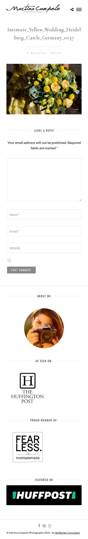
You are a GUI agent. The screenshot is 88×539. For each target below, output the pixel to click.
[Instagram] (49, 526)
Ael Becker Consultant (67, 532)
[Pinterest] (44, 526)
